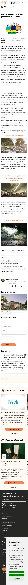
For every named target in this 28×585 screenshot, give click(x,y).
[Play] (18, 2)
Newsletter (5, 518)
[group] (18, 2)
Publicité (4, 530)
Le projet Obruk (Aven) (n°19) (14, 220)
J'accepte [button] (16, 572)
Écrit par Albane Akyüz (3, 40)
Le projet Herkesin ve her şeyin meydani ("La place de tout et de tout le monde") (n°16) (14, 178)
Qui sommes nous (7, 516)
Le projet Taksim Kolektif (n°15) (14, 136)
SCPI (3, 547)
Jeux (3, 554)
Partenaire (5, 528)
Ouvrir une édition (7, 525)
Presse (4, 533)
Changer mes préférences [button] (16, 578)
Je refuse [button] (16, 575)
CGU (3, 535)
